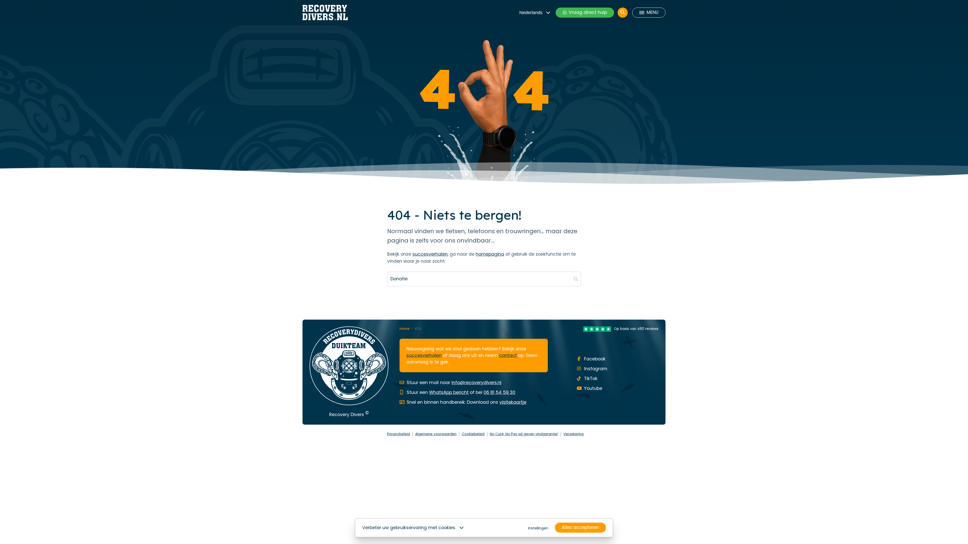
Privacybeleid (398, 434)
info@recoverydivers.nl (476, 383)
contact (508, 355)
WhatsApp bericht (449, 392)
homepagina (490, 254)
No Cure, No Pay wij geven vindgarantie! (524, 434)
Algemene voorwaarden (436, 434)
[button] (576, 278)
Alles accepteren (580, 527)
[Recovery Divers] (325, 12)
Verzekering (573, 434)
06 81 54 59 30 (499, 392)
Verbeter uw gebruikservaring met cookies (408, 528)
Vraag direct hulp (588, 12)
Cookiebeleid (473, 434)
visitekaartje (512, 402)
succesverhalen (430, 254)
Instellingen (538, 528)
